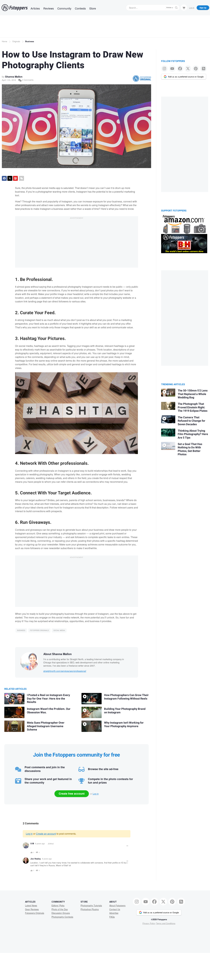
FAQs (112, 916)
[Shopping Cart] (184, 7)
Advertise (113, 913)
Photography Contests (62, 916)
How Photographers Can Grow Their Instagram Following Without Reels (126, 697)
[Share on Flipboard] (15, 178)
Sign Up (203, 7)
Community (64, 8)
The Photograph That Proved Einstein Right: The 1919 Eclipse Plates (192, 407)
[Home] (15, 7)
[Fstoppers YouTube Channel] (172, 68)
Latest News (31, 905)
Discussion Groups (61, 913)
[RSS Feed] (203, 68)
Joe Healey (35, 858)
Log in (96, 793)
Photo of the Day (60, 909)
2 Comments (28, 79)
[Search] (176, 7)
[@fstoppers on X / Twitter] (188, 68)
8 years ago (40, 843)
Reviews (48, 8)
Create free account (72, 794)
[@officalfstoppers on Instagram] (164, 68)
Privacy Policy (149, 923)
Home (4, 41)
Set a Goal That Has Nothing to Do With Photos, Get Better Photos (190, 449)
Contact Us (114, 909)
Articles (35, 8)
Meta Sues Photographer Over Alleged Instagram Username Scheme (45, 726)
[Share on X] (9, 178)
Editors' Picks (58, 905)
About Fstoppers (117, 905)
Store (92, 8)
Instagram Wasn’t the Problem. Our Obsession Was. (48, 711)
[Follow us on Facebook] (180, 68)
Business (29, 41)
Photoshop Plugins (90, 909)
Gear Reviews (32, 909)
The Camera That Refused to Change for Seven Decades (191, 420)
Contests (80, 8)
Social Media (59, 630)
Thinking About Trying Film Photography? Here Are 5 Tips (193, 434)
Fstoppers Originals (39, 630)
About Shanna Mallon (57, 654)
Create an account (46, 833)
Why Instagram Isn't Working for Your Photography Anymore (124, 724)
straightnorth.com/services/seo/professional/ (64, 671)
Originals (16, 41)
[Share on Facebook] (4, 178)
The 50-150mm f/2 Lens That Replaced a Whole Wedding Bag (193, 394)
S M (32, 843)
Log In (191, 7)
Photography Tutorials (91, 905)
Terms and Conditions (165, 923)
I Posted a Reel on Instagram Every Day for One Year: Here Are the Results (48, 698)
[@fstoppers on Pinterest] (195, 68)
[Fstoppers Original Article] (142, 78)
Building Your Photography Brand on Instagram (124, 711)
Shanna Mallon (13, 76)
